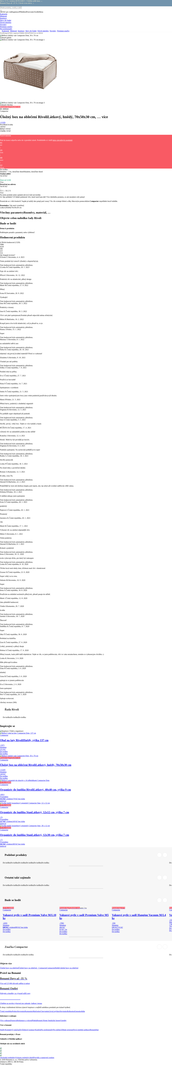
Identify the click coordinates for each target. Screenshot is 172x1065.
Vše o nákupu (5, 1020)
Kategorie (6, 33)
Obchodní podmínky (7, 1058)
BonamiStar (94, 1030)
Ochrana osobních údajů (24, 1058)
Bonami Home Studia (45, 1020)
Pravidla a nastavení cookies (43, 1058)
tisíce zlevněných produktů (62, 140)
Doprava (13, 1020)
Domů (2, 33)
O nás (14, 1030)
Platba (34, 1020)
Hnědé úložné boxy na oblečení (66, 968)
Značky (19, 1030)
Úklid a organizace (14, 33)
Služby (2, 1030)
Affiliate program (66, 1030)
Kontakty (8, 1030)
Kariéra (38, 1030)
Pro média (56, 1030)
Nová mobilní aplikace (81, 1030)
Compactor (51, 968)
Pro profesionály (47, 1030)
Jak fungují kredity (59, 1020)
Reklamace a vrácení (24, 1020)
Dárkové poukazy (28, 1030)
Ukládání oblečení (24, 33)
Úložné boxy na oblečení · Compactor (32, 968)
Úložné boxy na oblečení (36, 33)
